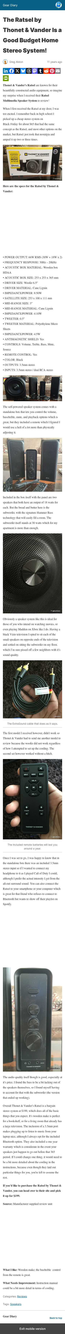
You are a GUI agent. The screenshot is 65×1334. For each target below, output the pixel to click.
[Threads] (29, 73)
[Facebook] (11, 73)
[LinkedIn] (6, 73)
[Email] (58, 73)
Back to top (56, 1318)
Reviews (22, 1296)
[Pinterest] (52, 73)
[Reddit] (46, 73)
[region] (32, 224)
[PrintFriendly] (6, 80)
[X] (17, 73)
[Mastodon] (35, 73)
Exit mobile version (33, 1329)
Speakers (15, 1304)
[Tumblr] (40, 73)
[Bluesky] (23, 73)
